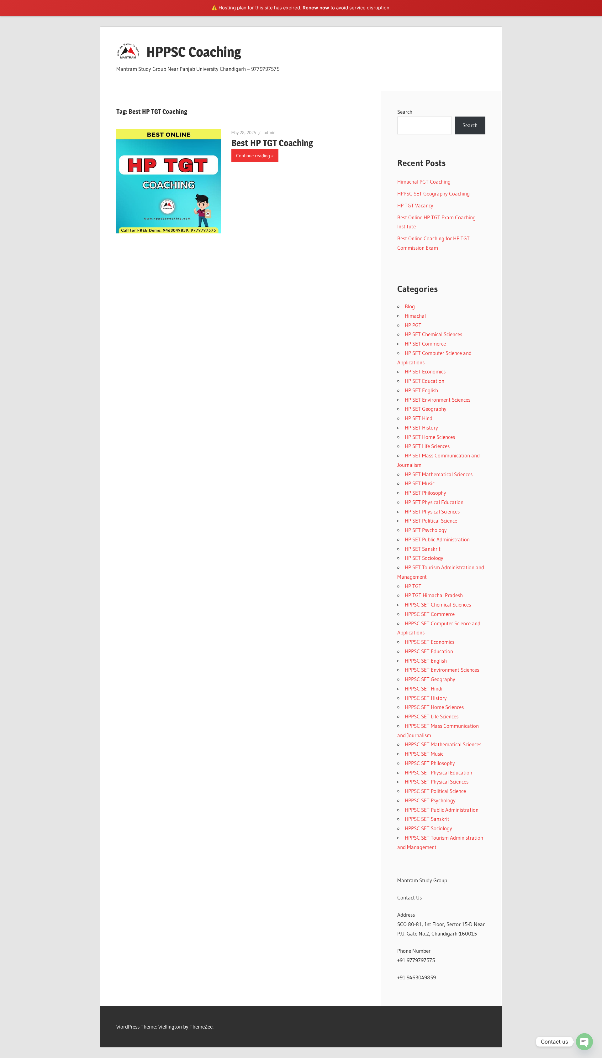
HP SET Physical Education (434, 502)
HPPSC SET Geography (430, 679)
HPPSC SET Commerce (430, 614)
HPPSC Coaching (193, 51)
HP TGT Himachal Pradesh (434, 595)
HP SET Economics (425, 371)
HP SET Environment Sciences (437, 399)
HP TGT (413, 586)
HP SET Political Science (431, 520)
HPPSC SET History (426, 698)
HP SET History (421, 427)
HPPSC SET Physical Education (438, 772)
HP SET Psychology (426, 530)
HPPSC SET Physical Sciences (436, 781)
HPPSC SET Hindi (423, 688)
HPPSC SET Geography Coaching (433, 193)
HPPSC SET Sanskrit (427, 819)
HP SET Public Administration (437, 539)
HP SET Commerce (425, 343)
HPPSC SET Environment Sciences (442, 669)
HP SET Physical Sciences (432, 511)
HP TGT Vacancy (415, 205)
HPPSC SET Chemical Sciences (438, 604)
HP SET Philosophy (425, 492)
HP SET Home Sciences (430, 437)
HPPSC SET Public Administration (441, 809)
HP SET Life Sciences (427, 446)
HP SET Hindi (419, 418)
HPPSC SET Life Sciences (431, 716)
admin (270, 132)
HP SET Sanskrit (423, 548)
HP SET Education (424, 381)
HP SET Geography (425, 408)
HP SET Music (420, 483)
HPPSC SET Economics (429, 641)
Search (404, 111)
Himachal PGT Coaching (424, 181)
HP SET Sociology (424, 558)
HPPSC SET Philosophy (430, 763)
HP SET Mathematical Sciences (439, 474)
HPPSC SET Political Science (435, 791)
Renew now (316, 8)
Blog (410, 306)
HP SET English (421, 390)
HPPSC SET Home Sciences (434, 707)
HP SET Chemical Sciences (433, 334)
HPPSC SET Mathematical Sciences (443, 744)
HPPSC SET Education (429, 651)
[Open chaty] (584, 1041)
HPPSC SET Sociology (428, 828)
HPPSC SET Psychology (430, 800)
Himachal (415, 315)
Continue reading (253, 156)
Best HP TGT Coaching (272, 143)
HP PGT (413, 325)
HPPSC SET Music (424, 753)
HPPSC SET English (426, 660)
